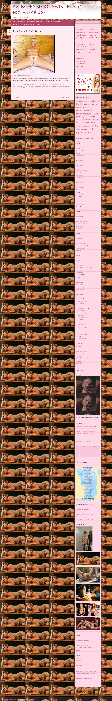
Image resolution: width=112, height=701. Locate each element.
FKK (31, 84)
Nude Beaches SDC (88, 398)
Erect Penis (78, 180)
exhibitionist (19, 86)
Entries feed (78, 660)
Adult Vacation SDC (88, 383)
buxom (84, 107)
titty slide (78, 346)
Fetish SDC (88, 405)
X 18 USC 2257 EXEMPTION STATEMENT (23, 24)
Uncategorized (79, 356)
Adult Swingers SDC (88, 404)
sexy (60, 86)
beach (81, 101)
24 (94, 454)
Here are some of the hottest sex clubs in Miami (85, 428)
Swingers (47, 84)
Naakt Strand (78, 231)
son (67, 86)
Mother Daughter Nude (80, 221)
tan (69, 86)
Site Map (38, 24)
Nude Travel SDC (87, 395)
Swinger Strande (79, 292)
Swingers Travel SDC (88, 385)
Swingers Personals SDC (88, 402)
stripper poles (79, 282)
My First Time (79, 226)
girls (77, 117)
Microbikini (80, 274)
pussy (58, 86)
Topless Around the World (81, 351)
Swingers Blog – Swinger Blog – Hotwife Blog (50, 10)
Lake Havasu (78, 214)
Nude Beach (80, 305)
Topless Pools (81, 340)
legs (83, 117)
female (79, 114)
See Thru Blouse (81, 310)
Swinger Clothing (81, 317)
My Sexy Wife (79, 228)
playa (84, 126)
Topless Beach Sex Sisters (66, 97)
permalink (27, 87)
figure (32, 86)
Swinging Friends (81, 334)
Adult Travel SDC (87, 382)
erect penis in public (91, 107)
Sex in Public (80, 315)
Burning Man (78, 160)
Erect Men (78, 177)
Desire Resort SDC (88, 386)
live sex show (79, 216)
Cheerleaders (79, 167)
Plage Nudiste (79, 262)
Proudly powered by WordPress (11, 699)
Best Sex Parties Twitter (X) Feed (35, 21)
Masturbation (78, 218)
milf (86, 119)
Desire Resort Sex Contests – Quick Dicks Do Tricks (86, 436)
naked (38, 86)
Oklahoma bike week (80, 257)
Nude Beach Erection (80, 243)
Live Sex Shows (81, 303)
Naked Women (35, 84)
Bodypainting (78, 155)
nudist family (53, 86)
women (77, 363)
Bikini (91, 101)
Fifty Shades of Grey (80, 194)
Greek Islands (82, 338)
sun (80, 129)
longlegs (91, 117)
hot (80, 117)
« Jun (77, 457)
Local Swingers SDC (88, 401)
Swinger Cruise (79, 287)
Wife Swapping (79, 361)
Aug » (80, 457)
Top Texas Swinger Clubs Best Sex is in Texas (85, 431)
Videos (79, 343)
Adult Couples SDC (88, 410)
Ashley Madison (79, 141)
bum (68, 84)
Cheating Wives (79, 165)
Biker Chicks (78, 150)
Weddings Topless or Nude (81, 358)
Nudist (40, 84)
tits (93, 129)
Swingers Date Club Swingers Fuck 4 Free (84, 514)
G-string (93, 114)
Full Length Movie (81, 301)
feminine (29, 86)
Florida (80, 329)
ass (77, 101)
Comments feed (79, 662)
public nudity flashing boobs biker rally (83, 267)
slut (65, 86)
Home (14, 21)
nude (47, 86)
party (77, 260)
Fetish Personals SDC (87, 399)
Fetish (77, 192)
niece (41, 86)
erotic (78, 111)
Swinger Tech (79, 294)
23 (91, 454)
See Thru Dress (81, 313)
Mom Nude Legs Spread (18, 97)
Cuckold (77, 172)
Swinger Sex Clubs (81, 327)
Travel (79, 336)
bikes (77, 153)
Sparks (77, 279)
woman (17, 87)
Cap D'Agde (80, 298)
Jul (9, 31)
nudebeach (79, 126)
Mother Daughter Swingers (81, 223)
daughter (14, 86)
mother (35, 86)
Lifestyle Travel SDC (88, 389)
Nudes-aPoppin (79, 248)
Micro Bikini (81, 324)
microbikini (80, 119)
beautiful (86, 101)
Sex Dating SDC (88, 407)
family (26, 86)
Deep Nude (78, 175)
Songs (77, 277)
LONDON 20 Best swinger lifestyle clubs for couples (86, 426)
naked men (78, 238)
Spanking (79, 198)
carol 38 (14, 75)
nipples (43, 86)
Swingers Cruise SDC (88, 392)
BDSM (79, 196)
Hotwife (77, 211)
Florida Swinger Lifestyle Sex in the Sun (84, 433)
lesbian (86, 116)
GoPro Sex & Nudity (80, 209)
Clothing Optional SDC (87, 397)
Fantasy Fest (78, 189)
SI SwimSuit (78, 272)
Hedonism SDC (88, 391)
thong (90, 129)
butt (70, 84)
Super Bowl (78, 284)
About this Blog (21, 21)
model (89, 119)
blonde (96, 101)
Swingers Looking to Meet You (53, 21)
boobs (58, 84)
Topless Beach (79, 353)
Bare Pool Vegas (79, 145)
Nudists (43, 84)
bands (77, 143)
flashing (77, 206)
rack (90, 126)
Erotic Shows (78, 182)
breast (61, 84)
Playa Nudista (79, 265)
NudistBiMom (27, 75)
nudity (77, 255)
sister (63, 86)
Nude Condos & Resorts (82, 308)
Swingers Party (81, 331)
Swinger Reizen (79, 289)
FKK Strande (78, 204)
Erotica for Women (80, 184)
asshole (55, 84)
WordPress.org (79, 665)
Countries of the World (80, 170)
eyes (23, 86)
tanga (85, 129)
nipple (81, 122)
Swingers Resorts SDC (88, 388)
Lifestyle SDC (88, 408)
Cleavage (81, 319)
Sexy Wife (78, 270)
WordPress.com (30, 699)
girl (97, 114)
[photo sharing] (34, 72)
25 (97, 454)
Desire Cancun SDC (88, 394)
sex (92, 126)
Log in (77, 658)
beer (77, 148)
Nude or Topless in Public (81, 245)
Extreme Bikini (79, 187)
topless (14, 87)
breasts (64, 84)
